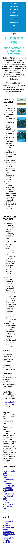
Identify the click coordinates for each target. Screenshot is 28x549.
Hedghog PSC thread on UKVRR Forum (8, 540)
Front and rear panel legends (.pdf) (8, 496)
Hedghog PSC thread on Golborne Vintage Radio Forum (8, 525)
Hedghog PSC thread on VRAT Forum (9, 534)
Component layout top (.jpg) (9, 484)
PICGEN (14, 25)
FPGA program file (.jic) (9, 501)
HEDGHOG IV (14, 12)
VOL (14, 28)
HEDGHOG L (14, 22)
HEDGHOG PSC (14, 19)
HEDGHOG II (14, 6)
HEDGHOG (14, 3)
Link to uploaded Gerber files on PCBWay (9, 404)
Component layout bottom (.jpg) (8, 490)
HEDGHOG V (14, 16)
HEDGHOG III (14, 9)
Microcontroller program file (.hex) (8, 506)
